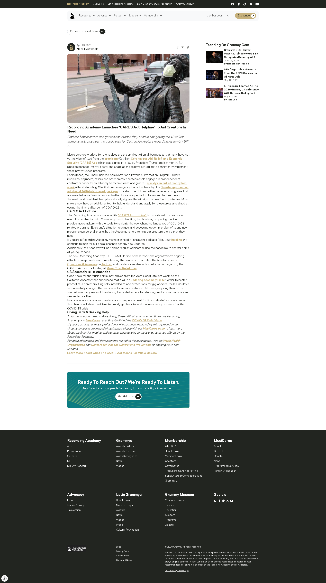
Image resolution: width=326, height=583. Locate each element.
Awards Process (125, 451)
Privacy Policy (122, 551)
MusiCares (98, 4)
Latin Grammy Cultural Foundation (154, 4)
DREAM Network (77, 466)
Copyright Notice (124, 560)
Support (133, 16)
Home (70, 500)
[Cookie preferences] (4, 578)
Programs (171, 520)
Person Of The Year (225, 471)
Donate (218, 456)
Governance (172, 466)
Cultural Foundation (127, 530)
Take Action (74, 510)
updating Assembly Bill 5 (147, 280)
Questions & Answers (82, 264)
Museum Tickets (174, 500)
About (70, 446)
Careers (72, 456)
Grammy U (171, 481)
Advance (102, 16)
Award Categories (126, 456)
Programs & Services (226, 466)
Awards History (125, 446)
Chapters (170, 461)
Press (119, 525)
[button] (93, 15)
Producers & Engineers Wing (181, 471)
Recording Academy (78, 4)
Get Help (219, 451)
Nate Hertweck (87, 49)
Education (171, 510)
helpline (176, 240)
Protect (117, 16)
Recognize (85, 16)
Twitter (106, 264)
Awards (120, 510)
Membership (151, 16)
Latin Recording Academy (120, 4)
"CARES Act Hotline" (132, 215)
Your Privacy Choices (175, 571)
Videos (120, 466)
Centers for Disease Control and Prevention (121, 345)
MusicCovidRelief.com (122, 268)
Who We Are (172, 446)
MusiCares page (154, 328)
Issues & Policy (76, 505)
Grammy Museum (185, 4)
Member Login (214, 16)
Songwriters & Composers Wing (183, 476)
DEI (69, 461)
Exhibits (169, 505)
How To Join (172, 451)
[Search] (228, 16)
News (119, 461)
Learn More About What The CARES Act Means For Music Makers (112, 353)
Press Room (74, 451)
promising (111, 158)
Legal (119, 547)
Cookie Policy (122, 556)
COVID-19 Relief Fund (147, 320)
